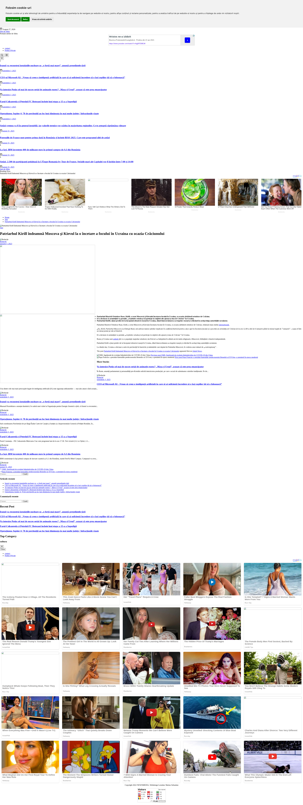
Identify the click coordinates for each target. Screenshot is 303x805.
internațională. (224, 325)
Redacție (3, 242)
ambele (116, 339)
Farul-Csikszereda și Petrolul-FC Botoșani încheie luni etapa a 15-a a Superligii (38, 101)
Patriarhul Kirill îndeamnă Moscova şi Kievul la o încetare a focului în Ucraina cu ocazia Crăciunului (141, 351)
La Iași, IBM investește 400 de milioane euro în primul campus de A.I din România (40, 149)
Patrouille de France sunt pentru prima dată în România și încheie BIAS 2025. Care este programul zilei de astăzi (55, 137)
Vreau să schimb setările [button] (42, 19)
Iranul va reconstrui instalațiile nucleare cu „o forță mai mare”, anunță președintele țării (42, 65)
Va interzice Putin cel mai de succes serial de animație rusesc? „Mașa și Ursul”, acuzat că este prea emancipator (53, 89)
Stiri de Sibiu (5, 31)
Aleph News (197, 351)
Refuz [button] (25, 19)
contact (7, 48)
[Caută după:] (11, 474)
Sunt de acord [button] (13, 19)
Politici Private (10, 50)
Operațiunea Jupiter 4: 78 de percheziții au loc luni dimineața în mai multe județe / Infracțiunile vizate (49, 113)
